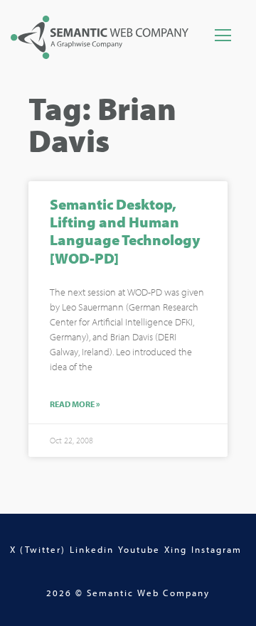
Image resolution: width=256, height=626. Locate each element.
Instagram (216, 549)
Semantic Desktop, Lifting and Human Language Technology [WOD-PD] (125, 231)
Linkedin (92, 549)
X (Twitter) (37, 549)
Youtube (139, 549)
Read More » (75, 404)
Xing (175, 549)
